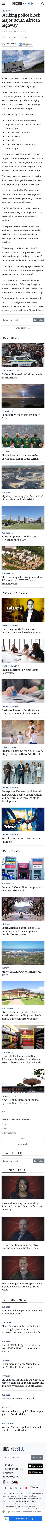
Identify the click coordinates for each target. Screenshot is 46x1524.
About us (8, 1465)
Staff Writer (7, 31)
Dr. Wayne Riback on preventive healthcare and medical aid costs (20, 1246)
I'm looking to (10, 1133)
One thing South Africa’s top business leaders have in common (21, 631)
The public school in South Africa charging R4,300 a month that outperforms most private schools (21, 1329)
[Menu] (3, 4)
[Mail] (25, 37)
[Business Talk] (34, 1488)
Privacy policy (11, 1477)
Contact (8, 1473)
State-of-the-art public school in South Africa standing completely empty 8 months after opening (22, 1015)
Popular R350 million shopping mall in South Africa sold (23, 889)
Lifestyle (6, 452)
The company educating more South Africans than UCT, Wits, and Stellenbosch (23, 580)
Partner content (11, 625)
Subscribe (38, 320)
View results (23, 1144)
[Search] (42, 3)
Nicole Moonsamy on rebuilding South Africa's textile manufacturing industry (22, 1206)
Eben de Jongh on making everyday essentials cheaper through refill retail (22, 1286)
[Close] (43, 1511)
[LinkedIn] (14, 37)
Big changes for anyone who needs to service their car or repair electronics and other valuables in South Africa (23, 1382)
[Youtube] (26, 1488)
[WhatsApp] (20, 37)
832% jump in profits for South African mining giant (20, 538)
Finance (5, 411)
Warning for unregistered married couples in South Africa (21, 1429)
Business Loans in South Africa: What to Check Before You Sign (20, 712)
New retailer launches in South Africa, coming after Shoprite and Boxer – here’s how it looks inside (21, 1059)
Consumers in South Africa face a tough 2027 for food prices (21, 1365)
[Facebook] (4, 37)
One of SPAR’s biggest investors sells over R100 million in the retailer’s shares (22, 1348)
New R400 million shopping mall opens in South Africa (21, 1101)
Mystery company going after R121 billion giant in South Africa (22, 498)
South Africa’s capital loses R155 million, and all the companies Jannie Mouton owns (21, 931)
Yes (5, 1124)
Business (6, 492)
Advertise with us (12, 1469)
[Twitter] (9, 37)
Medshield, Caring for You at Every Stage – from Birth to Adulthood (22, 752)
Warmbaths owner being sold (18, 1398)
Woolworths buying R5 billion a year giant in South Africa (23, 1413)
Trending (6, 11)
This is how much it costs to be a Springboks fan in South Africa (21, 457)
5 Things (6, 924)
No (5, 1128)
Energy (5, 968)
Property (6, 1096)
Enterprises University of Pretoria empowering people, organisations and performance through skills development (22, 796)
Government (8, 371)
